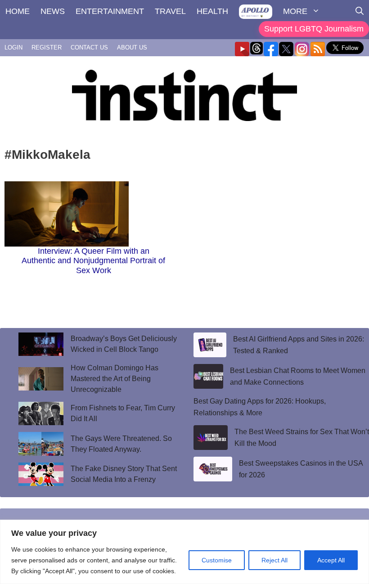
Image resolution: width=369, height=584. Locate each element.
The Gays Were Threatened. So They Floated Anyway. (121, 444)
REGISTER (47, 47)
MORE (295, 11)
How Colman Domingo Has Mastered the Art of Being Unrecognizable (114, 378)
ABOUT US (132, 47)
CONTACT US (89, 47)
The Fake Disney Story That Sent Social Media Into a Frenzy (124, 474)
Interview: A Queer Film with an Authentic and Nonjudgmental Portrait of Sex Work (93, 261)
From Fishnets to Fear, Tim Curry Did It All (123, 413)
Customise (217, 560)
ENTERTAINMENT (110, 11)
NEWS (52, 11)
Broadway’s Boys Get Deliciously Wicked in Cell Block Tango (124, 344)
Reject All (274, 560)
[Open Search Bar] (359, 11)
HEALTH (212, 11)
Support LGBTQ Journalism (314, 28)
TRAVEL (170, 11)
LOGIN (13, 47)
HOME (17, 11)
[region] (184, 552)
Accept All (331, 560)
